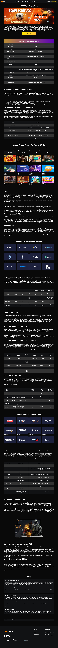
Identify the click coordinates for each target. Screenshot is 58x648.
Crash (35, 152)
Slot (47, 152)
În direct (22, 152)
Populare (9, 152)
